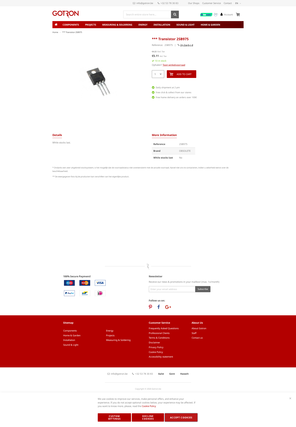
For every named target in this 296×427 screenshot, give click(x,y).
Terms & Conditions (159, 337)
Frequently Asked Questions (164, 328)
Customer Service (211, 3)
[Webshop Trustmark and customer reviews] (209, 14)
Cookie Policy (156, 352)
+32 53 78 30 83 (169, 3)
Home (55, 32)
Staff (194, 333)
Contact (228, 3)
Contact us (197, 337)
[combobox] (151, 14)
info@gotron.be (144, 3)
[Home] (56, 24)
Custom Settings (114, 417)
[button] (238, 3)
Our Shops (193, 3)
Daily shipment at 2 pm (168, 87)
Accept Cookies (181, 417)
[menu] (148, 24)
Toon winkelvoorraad (174, 64)
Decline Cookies (148, 417)
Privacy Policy (156, 347)
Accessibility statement (161, 356)
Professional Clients (159, 333)
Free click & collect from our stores (173, 92)
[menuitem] (71, 24)
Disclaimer (154, 342)
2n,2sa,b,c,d (186, 45)
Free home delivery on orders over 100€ (176, 97)
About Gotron (199, 328)
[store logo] (65, 15)
